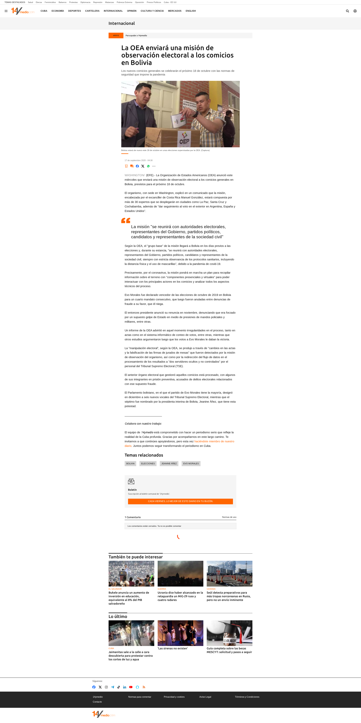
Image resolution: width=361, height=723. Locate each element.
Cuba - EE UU (170, 2)
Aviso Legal (205, 697)
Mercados (174, 11)
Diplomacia (85, 2)
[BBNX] (103, 714)
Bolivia (130, 463)
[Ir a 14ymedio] (23, 11)
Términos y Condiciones (247, 697)
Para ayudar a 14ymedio (136, 35)
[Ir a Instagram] (107, 687)
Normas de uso (229, 517)
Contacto (97, 702)
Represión (97, 2)
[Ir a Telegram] (113, 687)
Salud (30, 2)
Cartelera (92, 11)
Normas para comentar (139, 697)
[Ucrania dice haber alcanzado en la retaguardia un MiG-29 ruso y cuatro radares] (180, 574)
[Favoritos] (126, 166)
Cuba (44, 11)
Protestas (73, 2)
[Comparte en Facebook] (137, 166)
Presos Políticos (154, 2)
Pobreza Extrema (124, 2)
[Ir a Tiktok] (119, 687)
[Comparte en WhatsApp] (148, 166)
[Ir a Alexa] (138, 687)
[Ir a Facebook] (94, 687)
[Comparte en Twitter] (143, 166)
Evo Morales (191, 463)
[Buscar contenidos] (347, 11)
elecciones (148, 463)
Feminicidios (50, 2)
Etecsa (39, 2)
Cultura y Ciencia (152, 11)
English (191, 11)
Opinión (132, 11)
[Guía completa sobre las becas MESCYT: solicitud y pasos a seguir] (229, 633)
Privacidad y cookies (174, 697)
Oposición (139, 2)
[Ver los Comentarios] (132, 166)
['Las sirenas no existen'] (180, 633)
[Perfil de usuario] (355, 11)
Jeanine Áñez (169, 463)
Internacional (113, 11)
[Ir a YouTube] (131, 687)
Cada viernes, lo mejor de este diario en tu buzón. (180, 501)
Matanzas (109, 2)
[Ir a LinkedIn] (125, 687)
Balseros (62, 2)
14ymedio (98, 697)
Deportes (74, 11)
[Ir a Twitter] (101, 687)
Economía (58, 11)
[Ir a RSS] (144, 687)
